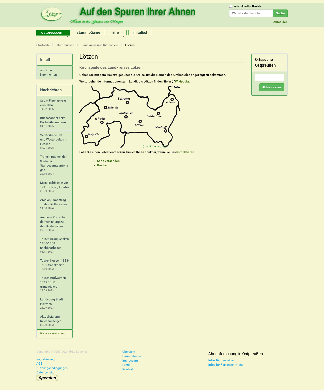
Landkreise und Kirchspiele (100, 45)
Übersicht (128, 351)
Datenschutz (45, 372)
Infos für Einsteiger (221, 360)
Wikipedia (182, 81)
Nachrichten (51, 90)
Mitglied (140, 32)
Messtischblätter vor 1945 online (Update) (54, 185)
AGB (39, 363)
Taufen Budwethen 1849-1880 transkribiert (53, 282)
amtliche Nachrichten (48, 72)
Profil (126, 365)
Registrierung (45, 359)
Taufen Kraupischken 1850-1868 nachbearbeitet (54, 243)
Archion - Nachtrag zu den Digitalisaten (53, 202)
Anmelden (280, 22)
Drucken (102, 165)
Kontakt (127, 369)
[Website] (119, 14)
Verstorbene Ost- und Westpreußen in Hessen (53, 139)
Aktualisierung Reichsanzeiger (50, 319)
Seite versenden (108, 161)
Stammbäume (88, 32)
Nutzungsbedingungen (52, 368)
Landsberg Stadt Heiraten (51, 302)
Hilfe (115, 32)
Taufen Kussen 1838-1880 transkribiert (54, 263)
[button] (69, 33)
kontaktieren (185, 152)
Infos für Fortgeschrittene (225, 364)
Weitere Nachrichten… (53, 333)
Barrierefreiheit (132, 356)
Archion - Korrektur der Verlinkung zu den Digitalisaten (53, 222)
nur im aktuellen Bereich (247, 6)
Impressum (130, 360)
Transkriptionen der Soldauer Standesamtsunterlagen (54, 163)
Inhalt (45, 59)
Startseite (43, 45)
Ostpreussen (51, 32)
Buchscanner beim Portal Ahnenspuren (53, 120)
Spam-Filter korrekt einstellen (53, 103)
